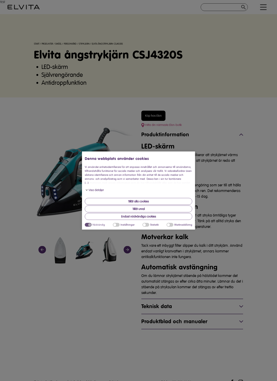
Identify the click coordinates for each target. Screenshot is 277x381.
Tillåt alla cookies (138, 201)
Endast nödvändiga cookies (138, 216)
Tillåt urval (138, 209)
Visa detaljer (96, 190)
